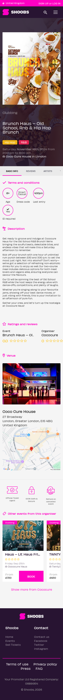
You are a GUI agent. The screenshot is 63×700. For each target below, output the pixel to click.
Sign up (43, 3)
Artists (48, 171)
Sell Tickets (13, 644)
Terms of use (17, 664)
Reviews (30, 171)
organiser (49, 513)
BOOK (31, 576)
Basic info (12, 171)
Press (26, 668)
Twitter (39, 644)
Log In (56, 3)
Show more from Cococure (31, 589)
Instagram (41, 648)
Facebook (40, 640)
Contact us (41, 636)
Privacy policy (45, 664)
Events (10, 640)
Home (9, 636)
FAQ (39, 668)
